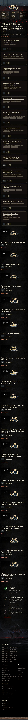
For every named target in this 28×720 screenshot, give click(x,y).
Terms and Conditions (7, 707)
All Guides (4, 668)
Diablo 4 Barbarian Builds (8, 686)
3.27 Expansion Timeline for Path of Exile (12, 551)
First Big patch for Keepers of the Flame (13, 359)
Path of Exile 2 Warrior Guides (9, 655)
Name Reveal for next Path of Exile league (13, 311)
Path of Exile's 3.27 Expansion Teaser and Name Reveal (13, 504)
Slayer (3, 15)
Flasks (19, 670)
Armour (20, 674)
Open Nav (2, 2)
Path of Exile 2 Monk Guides (9, 649)
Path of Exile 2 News (7, 661)
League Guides (6, 674)
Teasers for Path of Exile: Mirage (11, 287)
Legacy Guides (5, 680)
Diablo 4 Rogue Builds (7, 692)
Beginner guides (6, 670)
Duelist (4, 13)
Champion (4, 17)
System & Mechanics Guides (9, 676)
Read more (4, 248)
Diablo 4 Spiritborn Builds (8, 697)
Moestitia (9, 244)
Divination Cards (22, 668)
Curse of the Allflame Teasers (13, 242)
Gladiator (4, 16)
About (3, 709)
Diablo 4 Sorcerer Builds (8, 695)
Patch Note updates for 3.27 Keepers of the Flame (12, 406)
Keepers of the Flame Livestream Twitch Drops (11, 456)
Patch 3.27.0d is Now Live (11, 334)
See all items (7, 617)
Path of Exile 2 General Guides (9, 659)
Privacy (4, 705)
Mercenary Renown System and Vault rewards (14, 575)
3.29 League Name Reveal (11, 264)
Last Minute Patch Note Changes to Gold (11, 382)
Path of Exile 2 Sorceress (8, 653)
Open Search (6, 3)
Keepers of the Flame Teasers (12, 481)
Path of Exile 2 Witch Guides (9, 657)
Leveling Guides (6, 678)
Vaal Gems (20, 672)
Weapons (20, 676)
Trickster (13, 17)
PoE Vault (14, 8)
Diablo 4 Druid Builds (7, 688)
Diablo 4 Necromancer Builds (9, 690)
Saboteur (13, 16)
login (18, 2)
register (23, 3)
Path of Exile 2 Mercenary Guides (10, 647)
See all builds (5, 36)
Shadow (13, 13)
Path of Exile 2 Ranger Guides (9, 651)
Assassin (13, 15)
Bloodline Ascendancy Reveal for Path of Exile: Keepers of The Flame (13, 431)
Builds (3, 672)
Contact (4, 703)
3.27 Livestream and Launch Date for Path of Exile (12, 527)
